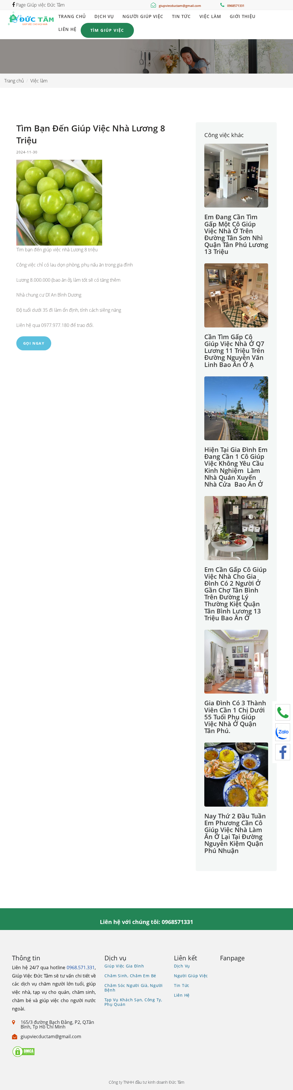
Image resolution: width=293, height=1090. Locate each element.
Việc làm (210, 16)
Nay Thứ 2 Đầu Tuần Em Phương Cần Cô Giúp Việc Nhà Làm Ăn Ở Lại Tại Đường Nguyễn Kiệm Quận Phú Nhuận (235, 833)
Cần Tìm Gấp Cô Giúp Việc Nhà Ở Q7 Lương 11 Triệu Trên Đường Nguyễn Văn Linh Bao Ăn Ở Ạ (234, 350)
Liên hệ (67, 29)
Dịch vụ (104, 16)
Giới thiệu (243, 16)
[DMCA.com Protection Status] (23, 1051)
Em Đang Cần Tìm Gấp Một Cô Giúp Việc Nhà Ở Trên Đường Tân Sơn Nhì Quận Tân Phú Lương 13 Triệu (236, 234)
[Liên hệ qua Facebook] (282, 752)
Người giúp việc (142, 16)
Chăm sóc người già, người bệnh (133, 988)
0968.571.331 (81, 967)
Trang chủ (72, 16)
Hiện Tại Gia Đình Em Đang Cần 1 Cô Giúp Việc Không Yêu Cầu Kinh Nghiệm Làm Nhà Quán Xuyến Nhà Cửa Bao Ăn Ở (236, 466)
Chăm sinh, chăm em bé (130, 975)
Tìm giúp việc (107, 30)
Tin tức (181, 16)
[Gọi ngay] (282, 712)
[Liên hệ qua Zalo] (282, 732)
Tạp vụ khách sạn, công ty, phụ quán (133, 1002)
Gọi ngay (33, 343)
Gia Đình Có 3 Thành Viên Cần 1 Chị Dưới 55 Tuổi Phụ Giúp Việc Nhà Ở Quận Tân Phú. (235, 716)
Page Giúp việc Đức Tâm (40, 5)
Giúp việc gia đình (124, 966)
